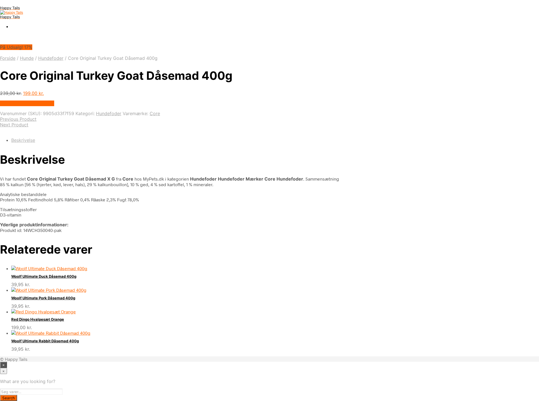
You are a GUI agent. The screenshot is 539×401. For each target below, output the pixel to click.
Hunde (27, 58)
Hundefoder (50, 58)
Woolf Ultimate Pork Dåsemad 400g (43, 298)
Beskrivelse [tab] (23, 140)
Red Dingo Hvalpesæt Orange (37, 319)
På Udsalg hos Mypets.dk (27, 103)
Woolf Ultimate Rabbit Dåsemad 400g (45, 341)
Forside (7, 58)
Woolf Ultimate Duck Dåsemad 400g (43, 276)
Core (155, 113)
